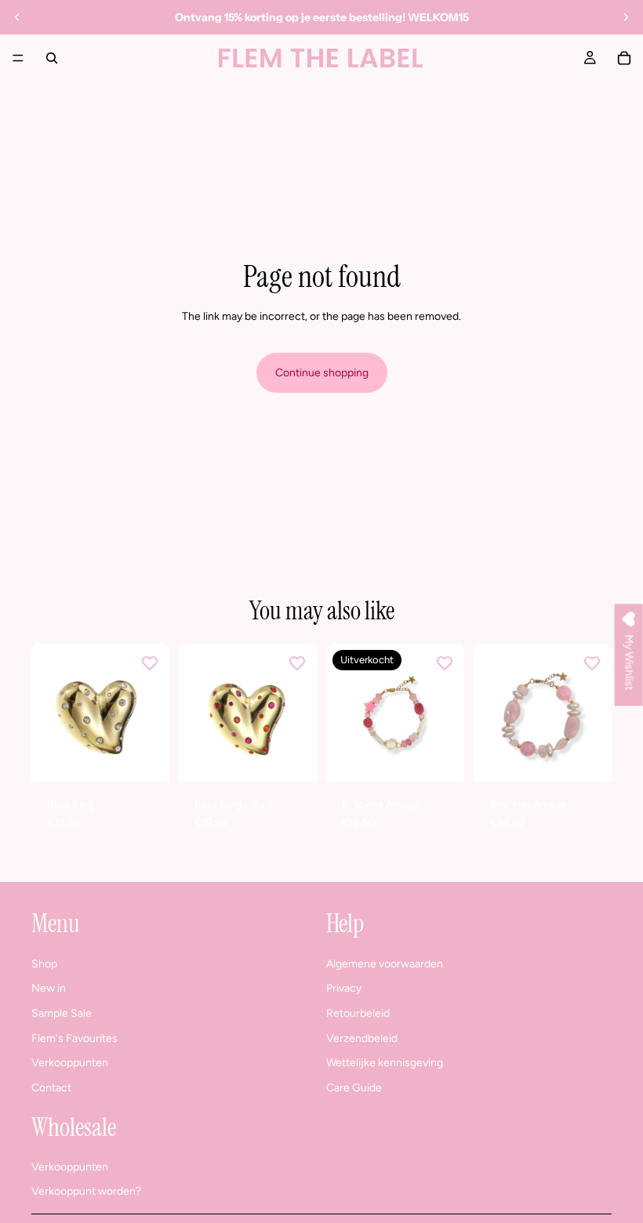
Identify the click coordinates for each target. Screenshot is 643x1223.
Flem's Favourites (74, 1037)
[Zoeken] (52, 58)
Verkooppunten (69, 1062)
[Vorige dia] (17, 17)
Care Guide (354, 1087)
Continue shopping (322, 372)
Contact (51, 1087)
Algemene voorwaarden (384, 964)
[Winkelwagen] (624, 58)
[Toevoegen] (145, 757)
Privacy (343, 988)
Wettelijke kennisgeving (384, 1062)
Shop (44, 964)
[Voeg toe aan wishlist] (149, 663)
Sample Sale (61, 1013)
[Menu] (18, 58)
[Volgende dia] (625, 17)
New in (48, 988)
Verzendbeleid (362, 1037)
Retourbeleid (358, 1013)
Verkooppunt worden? (86, 1191)
